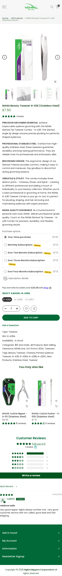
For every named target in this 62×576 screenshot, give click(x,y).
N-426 (15, 356)
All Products (17, 18)
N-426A (24, 356)
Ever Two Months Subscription (29, 252)
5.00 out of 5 (38, 443)
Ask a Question (10, 325)
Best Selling (50, 344)
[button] (9, 116)
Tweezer (13, 331)
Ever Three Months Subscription (26, 262)
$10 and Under (22, 344)
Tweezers (50, 348)
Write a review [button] (31, 475)
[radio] (5, 237)
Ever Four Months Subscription (29, 271)
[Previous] (4, 57)
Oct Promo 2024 (35, 348)
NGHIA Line (19, 348)
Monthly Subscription (24, 244)
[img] (6, 494)
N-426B (33, 356)
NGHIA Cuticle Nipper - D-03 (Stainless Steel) (14, 415)
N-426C (42, 356)
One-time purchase (19, 237)
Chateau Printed (35, 352)
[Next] (57, 57)
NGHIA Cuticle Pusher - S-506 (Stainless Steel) (46, 415)
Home (5, 18)
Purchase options (11, 231)
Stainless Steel (20, 360)
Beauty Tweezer (16, 352)
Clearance (7, 348)
